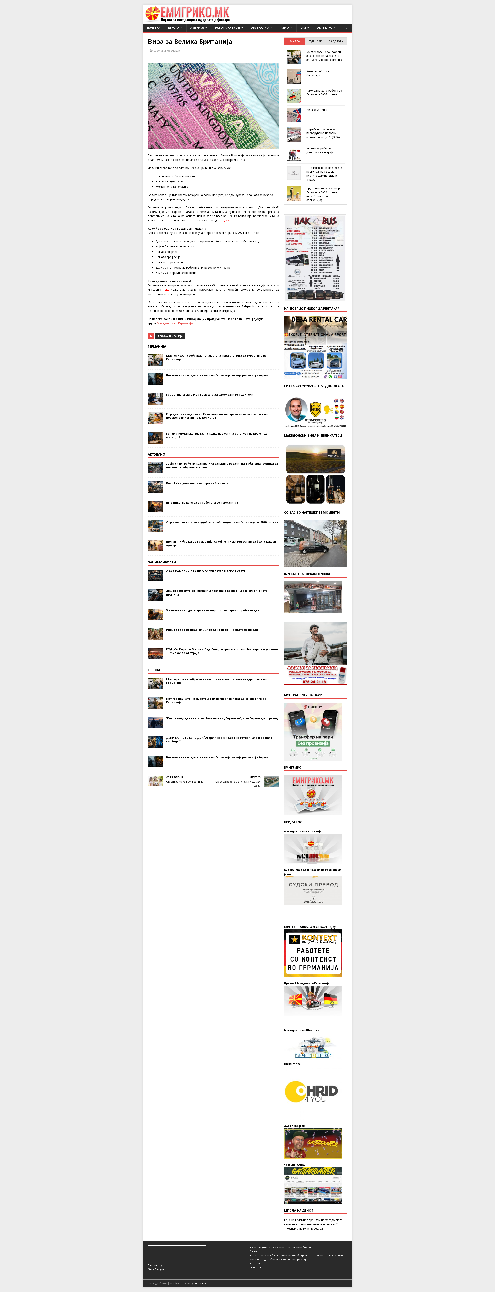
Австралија (260, 27)
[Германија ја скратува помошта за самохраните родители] (155, 402)
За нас (254, 1251)
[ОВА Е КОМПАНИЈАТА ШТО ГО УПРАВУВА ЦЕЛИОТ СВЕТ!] (155, 579)
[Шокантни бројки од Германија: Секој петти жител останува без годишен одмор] (155, 549)
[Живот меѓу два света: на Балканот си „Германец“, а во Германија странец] (155, 726)
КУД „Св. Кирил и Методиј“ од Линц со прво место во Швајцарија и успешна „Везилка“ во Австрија (222, 651)
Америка (197, 27)
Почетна (153, 27)
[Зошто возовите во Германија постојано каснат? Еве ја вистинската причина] (155, 598)
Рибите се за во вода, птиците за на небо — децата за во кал (212, 630)
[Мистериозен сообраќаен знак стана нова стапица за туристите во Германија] (155, 363)
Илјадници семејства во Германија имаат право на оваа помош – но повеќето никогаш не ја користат (217, 415)
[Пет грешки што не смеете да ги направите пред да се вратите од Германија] (155, 706)
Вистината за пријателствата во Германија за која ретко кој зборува (217, 375)
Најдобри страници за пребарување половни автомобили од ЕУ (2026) (323, 133)
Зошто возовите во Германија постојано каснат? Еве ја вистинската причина (217, 592)
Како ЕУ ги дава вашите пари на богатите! (197, 483)
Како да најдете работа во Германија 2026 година (324, 92)
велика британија (170, 336)
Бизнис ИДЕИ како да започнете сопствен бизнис (280, 1247)
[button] (345, 28)
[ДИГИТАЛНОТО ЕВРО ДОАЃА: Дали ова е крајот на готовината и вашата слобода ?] (155, 745)
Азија (285, 27)
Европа (173, 27)
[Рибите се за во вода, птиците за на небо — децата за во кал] (155, 637)
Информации (172, 50)
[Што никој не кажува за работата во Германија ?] (155, 510)
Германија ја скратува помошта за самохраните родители (209, 394)
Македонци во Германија (175, 323)
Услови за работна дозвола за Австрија (320, 150)
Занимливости (162, 562)
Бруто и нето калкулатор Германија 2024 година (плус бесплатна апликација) (323, 194)
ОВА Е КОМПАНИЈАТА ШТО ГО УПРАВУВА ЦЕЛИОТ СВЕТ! (205, 571)
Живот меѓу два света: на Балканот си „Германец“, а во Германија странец (222, 718)
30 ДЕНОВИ (336, 41)
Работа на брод (227, 27)
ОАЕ (303, 27)
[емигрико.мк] (187, 21)
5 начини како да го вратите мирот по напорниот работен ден (212, 610)
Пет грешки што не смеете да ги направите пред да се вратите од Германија (216, 700)
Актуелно (324, 27)
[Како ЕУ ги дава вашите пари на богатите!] (155, 490)
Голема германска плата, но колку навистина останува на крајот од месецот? (216, 435)
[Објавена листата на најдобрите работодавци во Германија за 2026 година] (155, 529)
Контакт (255, 1263)
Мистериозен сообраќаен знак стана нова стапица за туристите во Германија (216, 357)
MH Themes (200, 1283)
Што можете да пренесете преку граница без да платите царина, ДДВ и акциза (324, 173)
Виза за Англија (316, 110)
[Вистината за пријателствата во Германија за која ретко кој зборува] (155, 382)
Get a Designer (157, 1269)
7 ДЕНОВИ (315, 41)
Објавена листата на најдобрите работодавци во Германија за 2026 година (222, 522)
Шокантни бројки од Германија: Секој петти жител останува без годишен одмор (221, 543)
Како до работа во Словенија (318, 73)
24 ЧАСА (294, 41)
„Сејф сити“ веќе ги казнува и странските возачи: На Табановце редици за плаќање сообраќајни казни (222, 465)
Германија (157, 346)
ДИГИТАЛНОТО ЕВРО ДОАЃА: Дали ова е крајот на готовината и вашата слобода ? (219, 739)
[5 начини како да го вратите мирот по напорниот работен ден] (155, 618)
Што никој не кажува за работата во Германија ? (202, 502)
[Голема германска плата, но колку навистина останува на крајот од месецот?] (155, 441)
